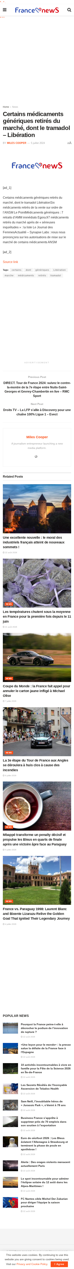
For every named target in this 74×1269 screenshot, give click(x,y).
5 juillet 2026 (10, 850)
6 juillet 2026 (10, 775)
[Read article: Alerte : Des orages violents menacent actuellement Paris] (10, 1165)
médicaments (26, 275)
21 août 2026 (11, 627)
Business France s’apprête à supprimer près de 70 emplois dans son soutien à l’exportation (43, 1121)
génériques (42, 270)
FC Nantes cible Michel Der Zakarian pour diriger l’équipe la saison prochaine (44, 1202)
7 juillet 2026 (10, 701)
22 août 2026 (11, 552)
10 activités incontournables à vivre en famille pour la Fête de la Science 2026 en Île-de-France (46, 1068)
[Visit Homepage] (37, 10)
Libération (60, 270)
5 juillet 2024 (38, 143)
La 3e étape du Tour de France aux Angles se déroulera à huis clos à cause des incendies (35, 765)
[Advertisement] (37, 61)
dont (28, 270)
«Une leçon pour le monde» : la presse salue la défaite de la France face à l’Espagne (46, 1048)
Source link (10, 262)
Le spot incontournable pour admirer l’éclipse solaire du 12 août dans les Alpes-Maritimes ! (45, 1182)
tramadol (55, 275)
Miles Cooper (16, 143)
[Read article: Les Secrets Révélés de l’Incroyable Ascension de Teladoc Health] (10, 1088)
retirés (42, 275)
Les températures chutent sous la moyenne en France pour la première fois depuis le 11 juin (37, 616)
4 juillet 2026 (10, 924)
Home (6, 107)
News (15, 107)
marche (9, 275)
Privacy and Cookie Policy (32, 1264)
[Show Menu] (4, 10)
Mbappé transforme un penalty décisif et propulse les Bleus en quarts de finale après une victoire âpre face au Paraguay (35, 839)
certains (16, 270)
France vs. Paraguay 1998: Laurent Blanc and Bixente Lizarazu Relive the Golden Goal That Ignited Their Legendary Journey (36, 913)
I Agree (59, 1264)
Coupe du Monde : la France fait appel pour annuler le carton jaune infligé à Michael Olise (36, 691)
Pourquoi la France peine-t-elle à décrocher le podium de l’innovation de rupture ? (44, 1028)
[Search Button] (69, 10)
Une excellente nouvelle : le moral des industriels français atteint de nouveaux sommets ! (34, 542)
